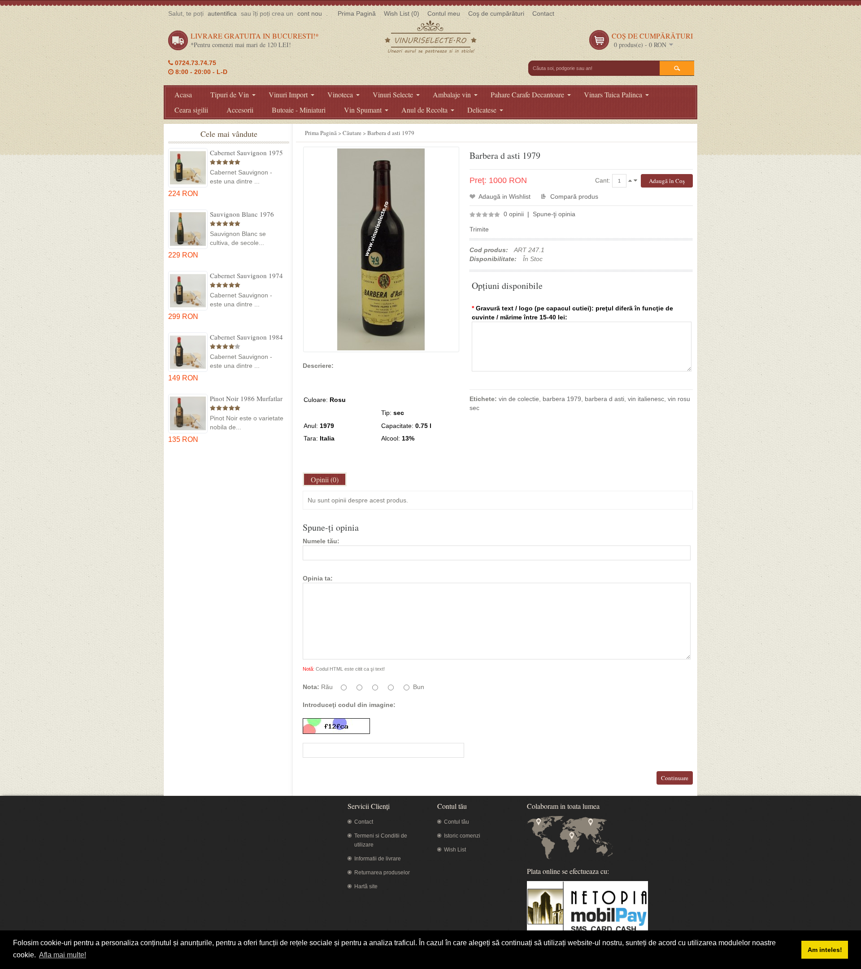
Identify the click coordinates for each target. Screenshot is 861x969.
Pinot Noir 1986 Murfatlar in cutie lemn (246, 398)
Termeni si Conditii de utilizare (380, 840)
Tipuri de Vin (229, 94)
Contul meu (443, 13)
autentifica (222, 13)
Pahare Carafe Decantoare (527, 94)
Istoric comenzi (462, 836)
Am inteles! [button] (825, 949)
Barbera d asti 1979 (390, 133)
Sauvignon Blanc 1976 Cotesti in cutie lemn (242, 214)
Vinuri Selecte (393, 94)
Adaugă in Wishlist (504, 196)
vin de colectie (519, 398)
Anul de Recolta (424, 109)
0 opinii (514, 214)
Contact (543, 13)
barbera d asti (604, 398)
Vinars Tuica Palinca (613, 94)
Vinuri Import (288, 94)
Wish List (455, 850)
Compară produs (574, 196)
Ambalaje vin (452, 94)
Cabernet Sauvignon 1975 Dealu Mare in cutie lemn (246, 152)
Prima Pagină (357, 13)
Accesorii (239, 109)
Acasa (183, 94)
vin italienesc (646, 398)
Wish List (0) (401, 13)
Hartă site (366, 886)
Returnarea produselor (382, 872)
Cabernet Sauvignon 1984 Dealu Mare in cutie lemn (246, 336)
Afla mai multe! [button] (62, 955)
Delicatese (481, 109)
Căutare (352, 133)
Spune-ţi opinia (554, 214)
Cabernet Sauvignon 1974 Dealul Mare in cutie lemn (246, 275)
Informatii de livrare (377, 859)
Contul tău (456, 822)
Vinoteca (340, 94)
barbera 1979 (562, 398)
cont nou (309, 13)
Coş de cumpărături (496, 13)
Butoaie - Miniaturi (299, 109)
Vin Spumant (363, 109)
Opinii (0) (325, 479)
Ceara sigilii (191, 109)
